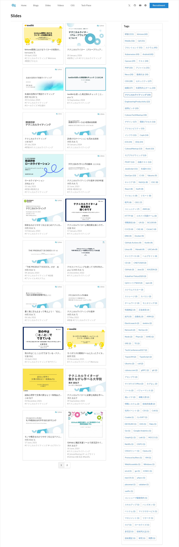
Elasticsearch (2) (132, 323)
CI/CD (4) (129, 229)
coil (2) (140, 363)
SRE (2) (128, 343)
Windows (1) (149, 464)
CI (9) (141, 175)
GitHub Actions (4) (133, 242)
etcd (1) (128, 471)
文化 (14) (139, 142)
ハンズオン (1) (149, 504)
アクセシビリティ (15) (134, 128)
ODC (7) (138, 202)
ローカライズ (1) (142, 524)
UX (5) (141, 222)
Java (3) (140, 269)
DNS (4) (128, 236)
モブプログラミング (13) (135, 155)
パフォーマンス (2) (145, 390)
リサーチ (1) (148, 518)
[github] (135, 5)
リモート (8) (146, 195)
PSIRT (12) (129, 162)
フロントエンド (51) (133, 47)
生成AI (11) (146, 169)
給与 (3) (128, 316)
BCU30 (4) (151, 222)
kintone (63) (142, 34)
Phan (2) (139, 336)
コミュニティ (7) (132, 209)
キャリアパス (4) (132, 256)
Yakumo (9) (152, 175)
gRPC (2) (145, 370)
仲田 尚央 (71, 141)
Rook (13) (150, 148)
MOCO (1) (153, 437)
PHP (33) (129, 67)
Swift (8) (139, 189)
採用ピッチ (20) (131, 108)
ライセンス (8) (131, 195)
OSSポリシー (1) (132, 451)
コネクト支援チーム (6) (146, 216)
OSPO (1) (141, 444)
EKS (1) (143, 424)
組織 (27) (129, 88)
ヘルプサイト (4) (150, 256)
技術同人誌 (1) (143, 531)
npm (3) (149, 283)
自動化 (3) (139, 316)
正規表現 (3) (144, 310)
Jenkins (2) (147, 323)
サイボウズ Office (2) (134, 383)
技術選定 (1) (130, 538)
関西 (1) (152, 538)
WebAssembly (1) (132, 464)
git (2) (154, 370)
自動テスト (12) (144, 162)
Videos (60, 5)
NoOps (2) (143, 330)
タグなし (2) (152, 383)
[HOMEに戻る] (14, 5)
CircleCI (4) (151, 229)
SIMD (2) (150, 336)
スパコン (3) (146, 296)
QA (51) (141, 41)
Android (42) (148, 54)
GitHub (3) (129, 269)
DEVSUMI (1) (130, 424)
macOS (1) (129, 477)
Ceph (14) (144, 135)
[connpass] (146, 5)
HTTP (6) (129, 216)
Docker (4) (139, 236)
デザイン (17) (130, 121)
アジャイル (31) (142, 67)
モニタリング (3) (150, 303)
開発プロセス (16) (147, 121)
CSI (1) (146, 410)
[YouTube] (140, 5)
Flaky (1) (152, 424)
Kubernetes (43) (132, 54)
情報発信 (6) (130, 222)
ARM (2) (150, 316)
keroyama (29, 52)
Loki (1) (142, 437)
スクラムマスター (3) (134, 289)
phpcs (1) (141, 477)
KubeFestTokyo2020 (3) (135, 276)
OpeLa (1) (147, 451)
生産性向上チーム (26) (145, 88)
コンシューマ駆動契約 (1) (136, 498)
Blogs (36, 5)
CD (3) (127, 263)
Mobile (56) (130, 41)
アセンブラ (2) (131, 377)
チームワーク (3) (132, 303)
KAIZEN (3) (152, 269)
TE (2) (137, 343)
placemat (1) (130, 484)
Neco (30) (129, 74)
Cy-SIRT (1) (142, 417)
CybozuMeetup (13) (133, 148)
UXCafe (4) (152, 249)
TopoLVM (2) (130, 357)
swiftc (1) (129, 491)
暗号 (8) (128, 202)
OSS (73, 5)
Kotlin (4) (149, 242)
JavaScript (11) (131, 169)
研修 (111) (129, 34)
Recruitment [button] (159, 5)
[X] (129, 5)
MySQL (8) (143, 182)
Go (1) (127, 430)
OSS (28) (129, 81)
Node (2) (128, 336)
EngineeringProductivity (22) (137, 101)
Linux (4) (128, 249)
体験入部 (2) (144, 397)
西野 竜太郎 (30, 97)
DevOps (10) (130, 175)
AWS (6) (146, 209)
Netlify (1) (129, 444)
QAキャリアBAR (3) (133, 283)
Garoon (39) (130, 61)
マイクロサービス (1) (148, 511)
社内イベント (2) (132, 410)
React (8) (129, 189)
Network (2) (130, 330)
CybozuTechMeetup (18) (136, 115)
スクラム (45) (151, 47)
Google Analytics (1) (142, 430)
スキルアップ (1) (132, 504)
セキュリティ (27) (143, 81)
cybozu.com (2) (131, 370)
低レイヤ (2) (130, 397)
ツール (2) (129, 390)
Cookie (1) (129, 417)
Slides (48, 5)
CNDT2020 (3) (140, 263)
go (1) (137, 471)
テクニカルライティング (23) (138, 94)
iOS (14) (128, 142)
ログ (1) (128, 524)
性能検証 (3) (130, 310)
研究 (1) (142, 538)
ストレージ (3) (131, 296)
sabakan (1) (144, 484)
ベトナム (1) (130, 511)
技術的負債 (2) (149, 404)
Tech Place (86, 5)
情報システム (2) (132, 404)
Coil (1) (155, 410)
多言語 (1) (129, 531)
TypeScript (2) (145, 357)
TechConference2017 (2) (136, 350)
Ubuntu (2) (129, 363)
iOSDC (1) (147, 471)
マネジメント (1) (132, 518)
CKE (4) (139, 229)
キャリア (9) (130, 182)
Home (23, 5)
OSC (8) (154, 182)
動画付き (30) (142, 74)
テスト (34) (143, 61)
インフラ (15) (130, 135)
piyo (69, 97)
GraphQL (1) (130, 437)
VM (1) (148, 457)
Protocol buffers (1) (133, 457)
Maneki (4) (140, 249)
